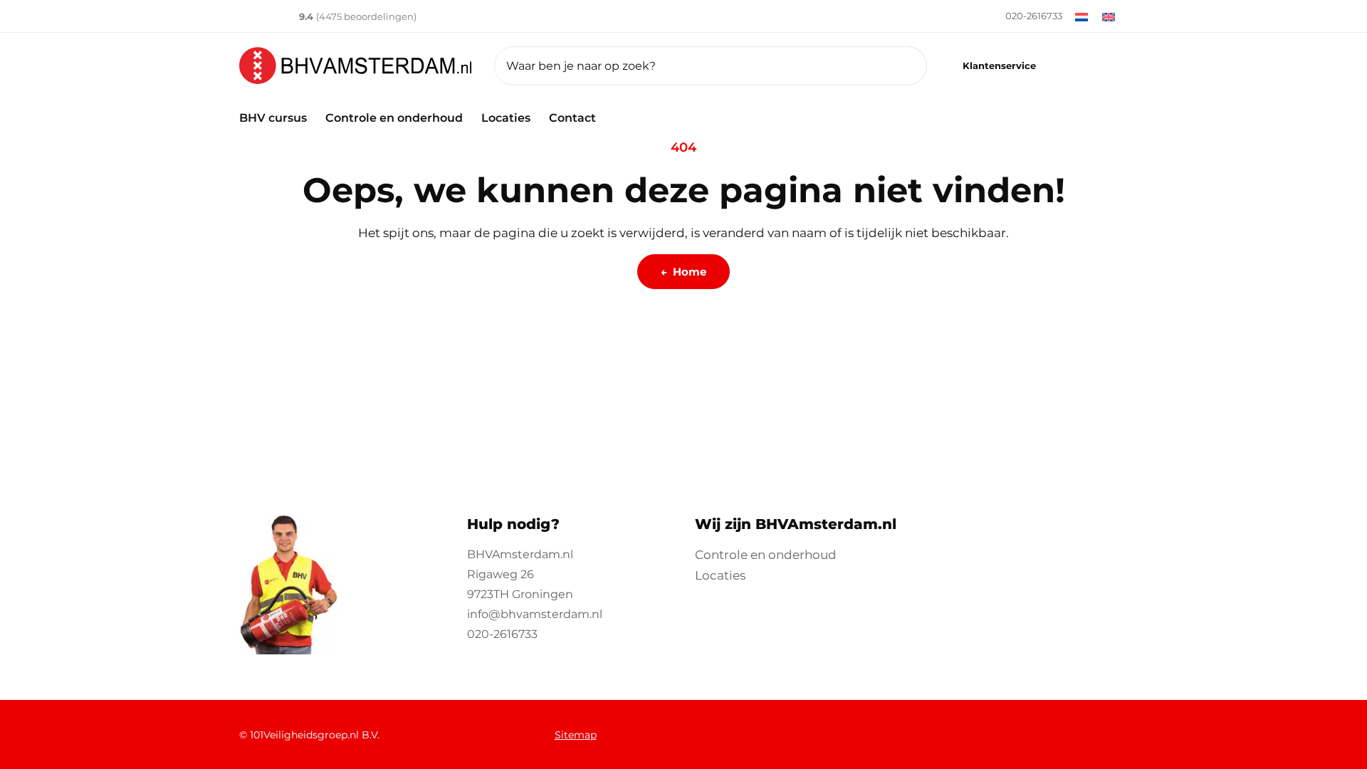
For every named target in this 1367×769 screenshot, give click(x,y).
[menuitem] (1014, 16)
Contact (572, 118)
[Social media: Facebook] (863, 727)
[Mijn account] (1069, 65)
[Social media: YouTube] (976, 727)
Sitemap (576, 734)
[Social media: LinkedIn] (939, 727)
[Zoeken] (898, 65)
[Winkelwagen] (1108, 65)
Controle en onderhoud (394, 118)
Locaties (505, 118)
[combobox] (710, 65)
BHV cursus (273, 118)
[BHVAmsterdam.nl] (355, 65)
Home (683, 271)
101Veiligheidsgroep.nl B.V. (314, 734)
